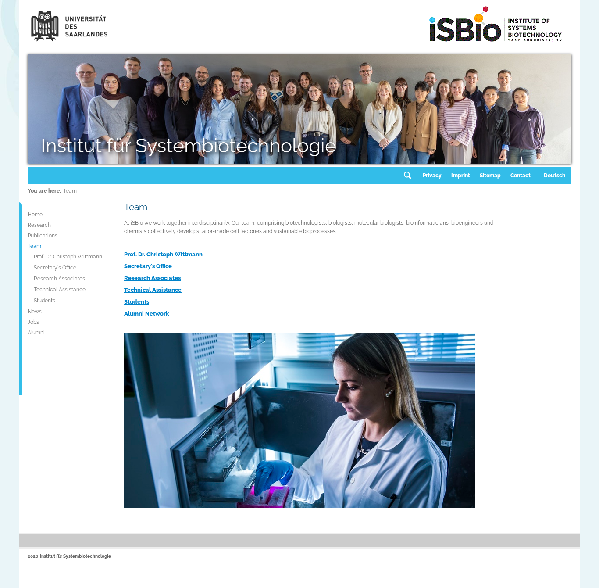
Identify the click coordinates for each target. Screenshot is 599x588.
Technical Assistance (60, 290)
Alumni (36, 333)
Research (39, 225)
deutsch (554, 175)
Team (70, 191)
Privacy (432, 175)
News (35, 311)
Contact (520, 175)
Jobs (33, 322)
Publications (42, 236)
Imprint (460, 175)
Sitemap (490, 175)
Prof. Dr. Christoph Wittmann (68, 257)
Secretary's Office (55, 268)
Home (35, 215)
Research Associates (59, 279)
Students (44, 301)
